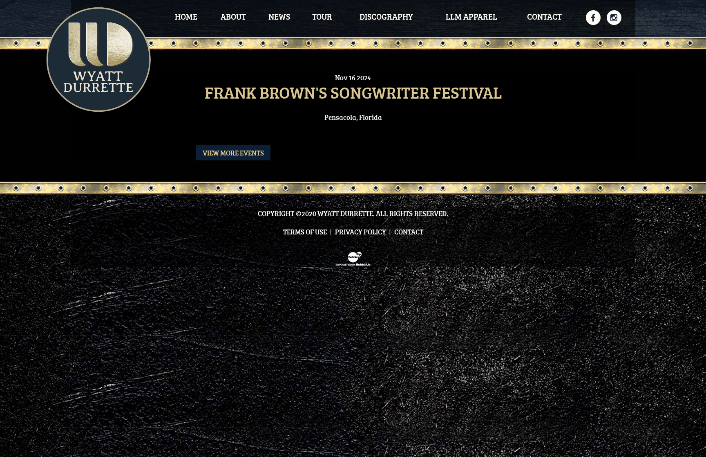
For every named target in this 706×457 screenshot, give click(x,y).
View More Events (233, 153)
